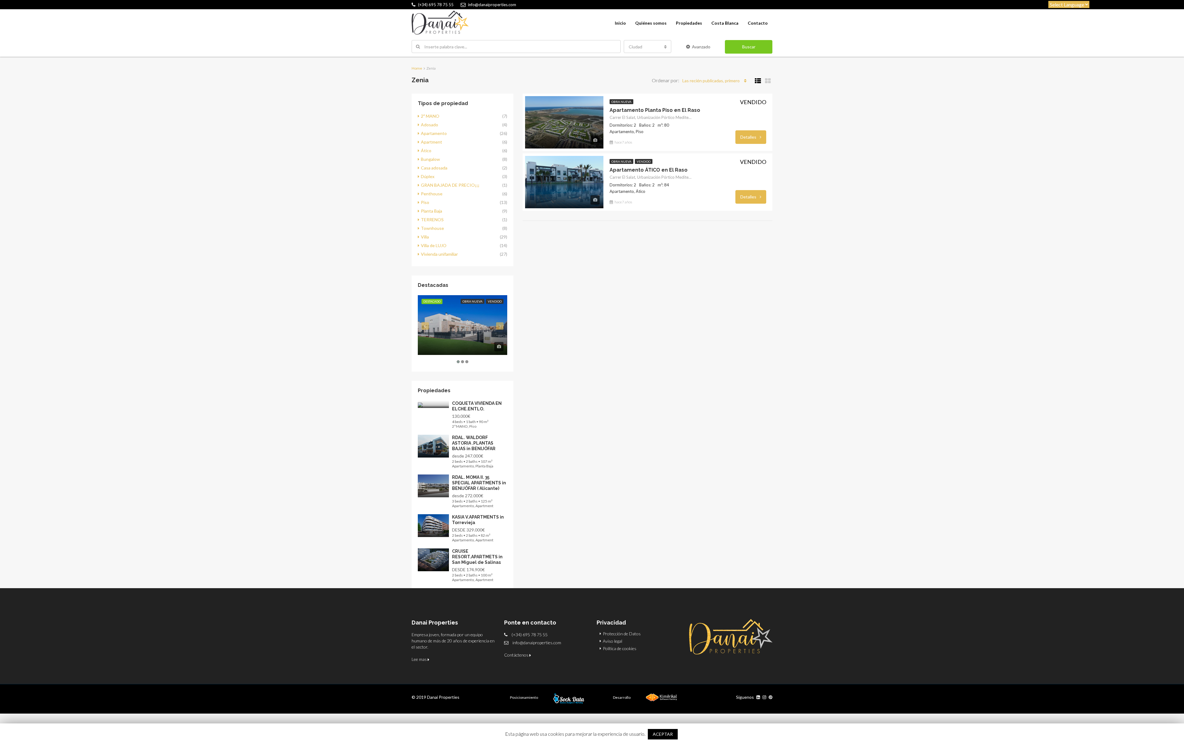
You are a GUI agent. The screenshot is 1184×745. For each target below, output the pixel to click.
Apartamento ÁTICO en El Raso (649, 170)
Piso (425, 202)
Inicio (620, 23)
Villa (425, 236)
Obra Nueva (621, 102)
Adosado (429, 124)
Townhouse (432, 228)
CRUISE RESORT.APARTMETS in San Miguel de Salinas (477, 557)
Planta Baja (431, 211)
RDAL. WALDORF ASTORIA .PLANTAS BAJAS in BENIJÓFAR (473, 443)
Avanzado (701, 46)
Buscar (748, 46)
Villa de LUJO (433, 245)
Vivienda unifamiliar (439, 254)
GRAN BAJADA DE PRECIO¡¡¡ (450, 185)
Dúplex (427, 176)
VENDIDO (644, 161)
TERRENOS (432, 219)
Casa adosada (434, 167)
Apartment (431, 142)
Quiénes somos (651, 23)
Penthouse (431, 193)
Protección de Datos (622, 633)
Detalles (748, 137)
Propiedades (689, 23)
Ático (426, 150)
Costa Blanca (724, 23)
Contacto (758, 23)
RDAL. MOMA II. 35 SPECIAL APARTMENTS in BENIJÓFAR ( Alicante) (479, 483)
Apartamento (434, 133)
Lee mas (420, 659)
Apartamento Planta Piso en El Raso (655, 110)
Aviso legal (612, 641)
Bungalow (430, 159)
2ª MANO (430, 116)
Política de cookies (619, 648)
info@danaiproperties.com (536, 642)
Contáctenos (516, 654)
